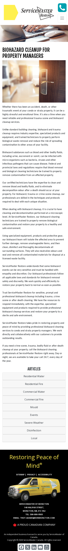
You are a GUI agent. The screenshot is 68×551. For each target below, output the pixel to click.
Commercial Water (34, 391)
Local (34, 438)
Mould (34, 407)
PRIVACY (31, 474)
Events (34, 415)
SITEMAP (20, 474)
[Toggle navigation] (62, 18)
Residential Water (34, 376)
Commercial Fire (34, 399)
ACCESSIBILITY (45, 474)
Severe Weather (34, 422)
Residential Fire (34, 384)
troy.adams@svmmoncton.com (37, 518)
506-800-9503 (36, 514)
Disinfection (34, 430)
